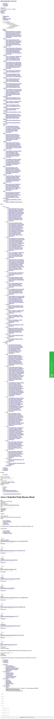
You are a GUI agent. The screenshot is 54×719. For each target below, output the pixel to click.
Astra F (4, 69)
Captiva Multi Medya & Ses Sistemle (16, 375)
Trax (4, 125)
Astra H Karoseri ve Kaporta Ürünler (13, 63)
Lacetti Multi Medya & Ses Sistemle (15, 434)
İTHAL (2, 577)
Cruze (4, 149)
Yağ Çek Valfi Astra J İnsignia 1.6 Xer (8, 569)
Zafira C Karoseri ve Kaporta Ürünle (13, 101)
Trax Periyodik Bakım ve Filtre (14, 350)
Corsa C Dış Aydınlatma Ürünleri (13, 59)
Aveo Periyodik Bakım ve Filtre (15, 407)
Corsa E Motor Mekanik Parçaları (13, 84)
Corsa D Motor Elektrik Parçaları (13, 51)
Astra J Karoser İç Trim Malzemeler (15, 230)
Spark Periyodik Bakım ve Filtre (15, 361)
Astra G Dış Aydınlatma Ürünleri (13, 81)
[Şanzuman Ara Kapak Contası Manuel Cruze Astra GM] (3, 632)
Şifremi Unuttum (10, 482)
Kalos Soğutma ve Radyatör (14, 421)
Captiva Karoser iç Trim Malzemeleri (16, 373)
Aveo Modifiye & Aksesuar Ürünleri (13, 159)
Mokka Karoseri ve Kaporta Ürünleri (13, 115)
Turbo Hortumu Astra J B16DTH (7, 588)
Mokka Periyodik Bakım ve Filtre (13, 114)
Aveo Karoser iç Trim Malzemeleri (15, 404)
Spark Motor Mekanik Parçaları (12, 136)
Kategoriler (5, 5)
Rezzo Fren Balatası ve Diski (12, 188)
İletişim (4, 17)
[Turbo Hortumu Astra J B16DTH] (3, 585)
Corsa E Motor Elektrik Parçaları (12, 86)
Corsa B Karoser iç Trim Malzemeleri (13, 76)
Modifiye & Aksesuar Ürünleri (12, 668)
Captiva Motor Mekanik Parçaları (13, 145)
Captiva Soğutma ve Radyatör (14, 378)
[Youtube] (5, 661)
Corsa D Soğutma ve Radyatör (14, 246)
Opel (4, 29)
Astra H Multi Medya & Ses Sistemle (13, 65)
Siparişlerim (5, 4)
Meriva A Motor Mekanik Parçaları (13, 120)
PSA (2, 568)
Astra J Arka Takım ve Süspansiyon (13, 42)
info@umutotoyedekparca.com (16, 690)
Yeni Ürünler (6, 19)
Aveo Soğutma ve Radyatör (14, 408)
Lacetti (4, 174)
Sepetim (7, 684)
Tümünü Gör (11, 220)
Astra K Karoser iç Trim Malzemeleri (13, 90)
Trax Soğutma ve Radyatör (14, 351)
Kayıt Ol (7, 483)
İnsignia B (5, 96)
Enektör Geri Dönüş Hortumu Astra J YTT (9, 616)
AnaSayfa (5, 3)
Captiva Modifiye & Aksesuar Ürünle (13, 146)
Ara (14, 9)
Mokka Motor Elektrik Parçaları (12, 117)
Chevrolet (5, 123)
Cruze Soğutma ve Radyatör (14, 394)
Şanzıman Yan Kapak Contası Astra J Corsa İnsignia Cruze (13, 550)
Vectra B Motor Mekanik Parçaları (13, 122)
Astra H (4, 61)
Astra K (4, 88)
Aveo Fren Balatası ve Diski (14, 405)
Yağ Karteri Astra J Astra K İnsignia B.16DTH (10, 578)
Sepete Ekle (3, 508)
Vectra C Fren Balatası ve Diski (12, 104)
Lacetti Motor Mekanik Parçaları (12, 178)
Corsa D (5, 46)
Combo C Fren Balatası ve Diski (12, 108)
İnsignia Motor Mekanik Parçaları (13, 33)
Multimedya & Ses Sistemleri (12, 669)
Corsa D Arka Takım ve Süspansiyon (13, 48)
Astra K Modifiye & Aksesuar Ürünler (14, 89)
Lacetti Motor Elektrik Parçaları (12, 180)
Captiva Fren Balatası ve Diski (14, 374)
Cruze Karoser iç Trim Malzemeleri (15, 391)
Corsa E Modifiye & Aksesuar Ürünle (14, 83)
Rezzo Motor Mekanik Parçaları (12, 185)
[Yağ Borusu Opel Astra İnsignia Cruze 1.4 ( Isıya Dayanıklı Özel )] (3, 538)
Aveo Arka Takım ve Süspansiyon (13, 160)
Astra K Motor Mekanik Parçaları (13, 94)
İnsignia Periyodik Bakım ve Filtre (15, 218)
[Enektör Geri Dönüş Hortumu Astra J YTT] (3, 614)
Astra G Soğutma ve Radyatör (12, 80)
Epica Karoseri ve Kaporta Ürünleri (13, 194)
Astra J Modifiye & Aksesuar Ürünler (13, 41)
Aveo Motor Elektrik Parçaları (12, 164)
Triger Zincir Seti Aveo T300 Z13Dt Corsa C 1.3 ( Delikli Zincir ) (14, 597)
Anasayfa (5, 486)
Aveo (4, 158)
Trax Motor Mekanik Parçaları (12, 126)
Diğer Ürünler (9, 670)
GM (1, 500)
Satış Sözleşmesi (9, 675)
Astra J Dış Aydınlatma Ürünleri (12, 39)
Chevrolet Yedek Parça (10, 667)
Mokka (4, 113)
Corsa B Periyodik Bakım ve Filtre (13, 75)
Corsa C (5, 55)
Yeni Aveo (5, 200)
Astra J (4, 38)
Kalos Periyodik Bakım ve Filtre (15, 420)
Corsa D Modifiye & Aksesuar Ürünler (14, 49)
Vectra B (5, 121)
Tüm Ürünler (8, 37)
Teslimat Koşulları (9, 672)
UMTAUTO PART (5, 540)
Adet (2, 506)
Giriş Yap (3, 483)
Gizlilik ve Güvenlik (10, 677)
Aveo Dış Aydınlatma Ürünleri (14, 409)
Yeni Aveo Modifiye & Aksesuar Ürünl (14, 201)
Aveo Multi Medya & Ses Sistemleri (15, 406)
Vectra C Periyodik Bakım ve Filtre (13, 106)
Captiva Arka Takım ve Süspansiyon (13, 143)
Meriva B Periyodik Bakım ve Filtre (13, 112)
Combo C (5, 107)
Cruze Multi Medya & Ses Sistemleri (16, 392)
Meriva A (5, 119)
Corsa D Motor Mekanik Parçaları (13, 50)
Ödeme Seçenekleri (7, 521)
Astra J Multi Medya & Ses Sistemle (16, 231)
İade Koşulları (6, 524)
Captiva (4, 141)
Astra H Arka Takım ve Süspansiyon (13, 62)
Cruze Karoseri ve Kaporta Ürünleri (15, 388)
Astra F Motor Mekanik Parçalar (12, 71)
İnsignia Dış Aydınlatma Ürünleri (15, 219)
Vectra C (5, 103)
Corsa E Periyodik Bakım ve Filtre (13, 87)
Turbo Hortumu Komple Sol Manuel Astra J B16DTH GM (13, 607)
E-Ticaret (23, 717)
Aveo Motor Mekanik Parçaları (12, 161)
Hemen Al (3, 510)
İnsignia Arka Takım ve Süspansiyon (13, 32)
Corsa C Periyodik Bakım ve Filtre (13, 58)
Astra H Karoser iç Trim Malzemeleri (13, 64)
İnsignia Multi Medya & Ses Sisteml (13, 31)
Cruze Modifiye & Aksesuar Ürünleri (13, 151)
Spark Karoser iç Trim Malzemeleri (13, 138)
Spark (4, 133)
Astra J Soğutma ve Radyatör (14, 233)
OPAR (2, 596)
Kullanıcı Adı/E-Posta (5, 476)
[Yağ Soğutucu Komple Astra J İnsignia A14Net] (3, 623)
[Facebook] (5, 660)
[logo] (3, 7)
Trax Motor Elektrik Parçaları (12, 129)
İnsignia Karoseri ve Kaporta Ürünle (13, 36)
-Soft (21, 717)
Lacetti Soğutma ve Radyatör (14, 438)
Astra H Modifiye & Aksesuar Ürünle (16, 266)
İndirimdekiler (6, 16)
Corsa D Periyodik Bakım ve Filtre (15, 247)
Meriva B (5, 110)
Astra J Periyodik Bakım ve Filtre (15, 234)
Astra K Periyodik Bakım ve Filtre (13, 93)
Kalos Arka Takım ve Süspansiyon (13, 170)
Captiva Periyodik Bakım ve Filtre (15, 376)
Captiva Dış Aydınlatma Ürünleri (15, 379)
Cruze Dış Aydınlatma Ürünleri (12, 153)
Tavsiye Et (8, 517)
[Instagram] (5, 662)
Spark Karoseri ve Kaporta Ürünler (15, 363)
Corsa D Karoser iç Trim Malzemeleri (13, 52)
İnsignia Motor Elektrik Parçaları (15, 214)
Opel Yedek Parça (9, 665)
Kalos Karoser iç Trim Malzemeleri (15, 419)
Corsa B (5, 72)
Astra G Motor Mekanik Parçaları (13, 78)
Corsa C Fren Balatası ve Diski (12, 57)
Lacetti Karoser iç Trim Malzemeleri (15, 433)
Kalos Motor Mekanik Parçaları (12, 168)
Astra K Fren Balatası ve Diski (12, 91)
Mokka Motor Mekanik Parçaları (12, 116)
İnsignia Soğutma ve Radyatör (14, 217)
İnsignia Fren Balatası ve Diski (14, 215)
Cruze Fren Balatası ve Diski (12, 152)
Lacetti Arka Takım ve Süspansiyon (13, 175)
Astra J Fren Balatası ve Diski (14, 232)
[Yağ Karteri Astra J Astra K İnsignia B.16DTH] (3, 576)
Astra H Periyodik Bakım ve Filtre (15, 265)
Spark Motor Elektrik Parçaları (12, 134)
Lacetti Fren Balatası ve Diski (14, 436)
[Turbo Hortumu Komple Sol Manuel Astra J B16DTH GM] (3, 604)
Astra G (4, 77)
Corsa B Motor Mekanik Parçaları (13, 74)
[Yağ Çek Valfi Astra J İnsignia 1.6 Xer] (3, 567)
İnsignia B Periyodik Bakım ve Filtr (13, 99)
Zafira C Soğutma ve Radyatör (12, 102)
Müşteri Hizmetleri (7, 18)
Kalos (4, 166)
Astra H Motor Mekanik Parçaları (13, 67)
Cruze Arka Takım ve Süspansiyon (13, 154)
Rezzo (4, 183)
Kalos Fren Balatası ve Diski (12, 167)
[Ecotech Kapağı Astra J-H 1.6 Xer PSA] (3, 642)
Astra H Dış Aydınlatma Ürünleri (15, 269)
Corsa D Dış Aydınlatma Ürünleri (15, 249)
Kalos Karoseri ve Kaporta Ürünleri (13, 171)
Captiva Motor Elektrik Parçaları (12, 142)
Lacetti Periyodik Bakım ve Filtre (15, 437)
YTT (2, 615)
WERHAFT (3, 624)
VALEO (2, 558)
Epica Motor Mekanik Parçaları (12, 193)
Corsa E (5, 82)
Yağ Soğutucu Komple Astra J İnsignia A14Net (10, 625)
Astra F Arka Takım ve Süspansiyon (13, 70)
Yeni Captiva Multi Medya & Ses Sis (13, 199)
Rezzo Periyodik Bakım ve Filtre (15, 447)
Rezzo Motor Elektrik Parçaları (12, 186)
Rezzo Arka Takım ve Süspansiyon (13, 184)
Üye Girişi (5, 474)
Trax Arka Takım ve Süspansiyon (13, 127)
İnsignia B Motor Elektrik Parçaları (13, 97)
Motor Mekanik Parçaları (11, 109)
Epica (4, 191)
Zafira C (5, 100)
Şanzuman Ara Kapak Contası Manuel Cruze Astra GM (12, 635)
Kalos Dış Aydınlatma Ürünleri (14, 424)
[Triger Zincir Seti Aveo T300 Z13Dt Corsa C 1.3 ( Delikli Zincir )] (3, 595)
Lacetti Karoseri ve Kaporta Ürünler (13, 179)
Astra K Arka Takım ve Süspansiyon (16, 302)
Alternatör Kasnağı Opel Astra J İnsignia (9, 560)
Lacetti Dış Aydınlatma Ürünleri (12, 177)
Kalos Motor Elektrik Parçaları (12, 172)
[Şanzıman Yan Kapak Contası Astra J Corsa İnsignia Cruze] (3, 548)
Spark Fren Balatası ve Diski (12, 139)
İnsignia (4, 30)
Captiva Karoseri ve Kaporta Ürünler (13, 147)
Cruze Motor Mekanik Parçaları (12, 155)
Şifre (2, 479)
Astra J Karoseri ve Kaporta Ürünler (13, 44)
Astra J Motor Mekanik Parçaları (12, 43)
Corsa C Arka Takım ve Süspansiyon (13, 56)
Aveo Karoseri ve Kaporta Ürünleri (13, 162)
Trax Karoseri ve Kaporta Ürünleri (13, 128)
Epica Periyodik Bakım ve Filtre (12, 197)
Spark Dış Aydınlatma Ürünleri (14, 362)
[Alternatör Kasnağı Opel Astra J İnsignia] (3, 557)
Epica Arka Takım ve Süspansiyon (13, 192)
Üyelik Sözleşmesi (10, 674)
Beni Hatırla (4, 482)
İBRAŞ (2, 587)
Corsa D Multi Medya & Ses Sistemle (16, 245)
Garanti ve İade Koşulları (11, 676)
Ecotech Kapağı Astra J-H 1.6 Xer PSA (9, 644)
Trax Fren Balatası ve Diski (11, 130)
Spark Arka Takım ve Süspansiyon (13, 135)
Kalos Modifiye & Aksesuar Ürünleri (16, 422)
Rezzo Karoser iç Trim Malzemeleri (13, 187)
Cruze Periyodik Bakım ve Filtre (15, 393)
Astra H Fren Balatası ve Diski (14, 267)
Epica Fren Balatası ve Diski (12, 196)
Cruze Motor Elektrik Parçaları (14, 389)
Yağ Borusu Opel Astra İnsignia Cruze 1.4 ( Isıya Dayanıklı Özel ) (14, 541)
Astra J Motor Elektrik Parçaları (15, 228)
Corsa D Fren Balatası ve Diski (14, 244)
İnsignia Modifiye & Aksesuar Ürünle (13, 35)
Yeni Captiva (6, 198)
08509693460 (17, 689)
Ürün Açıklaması (6, 520)
